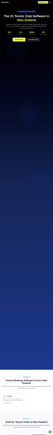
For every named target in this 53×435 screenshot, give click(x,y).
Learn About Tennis (33, 39)
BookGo (5, 2)
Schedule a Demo (19, 39)
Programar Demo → (43, 2)
